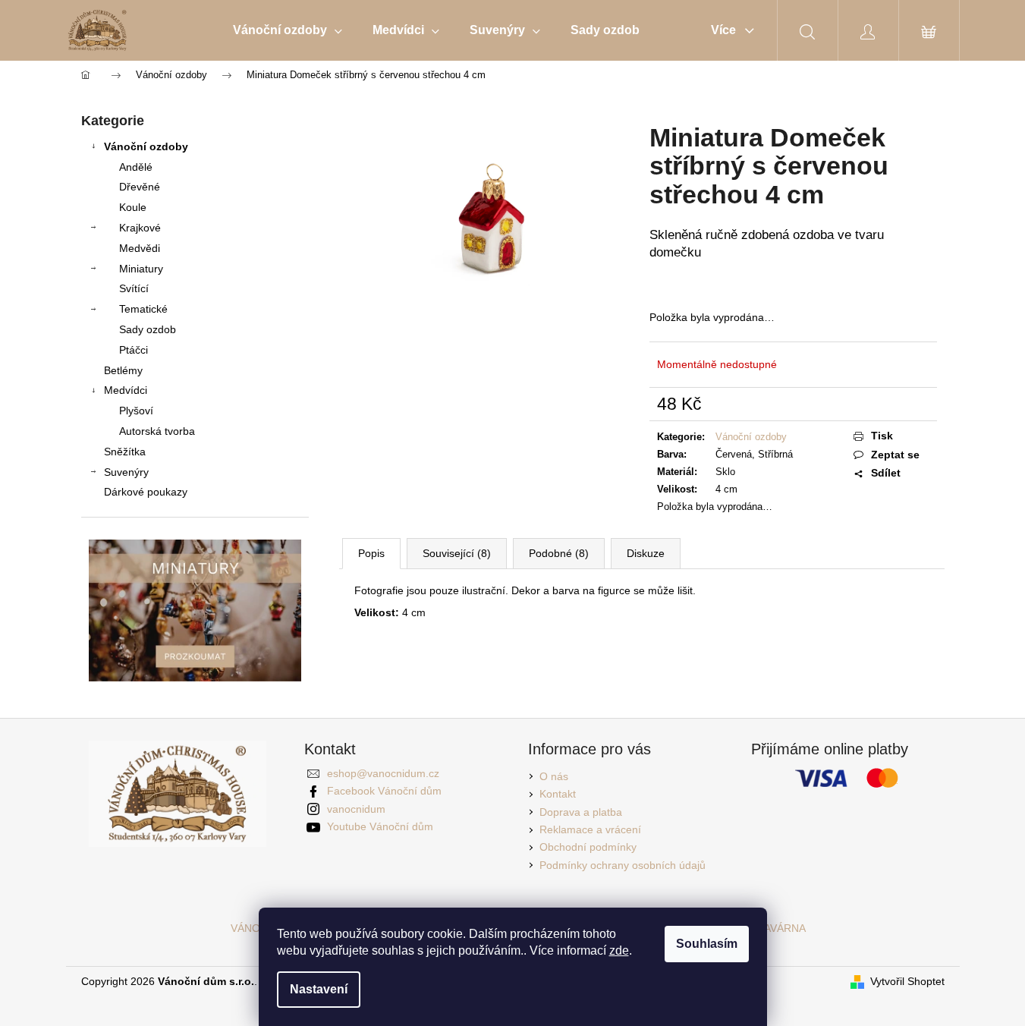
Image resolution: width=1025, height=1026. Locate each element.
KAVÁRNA (781, 928)
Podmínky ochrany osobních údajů (622, 865)
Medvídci (125, 390)
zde (619, 950)
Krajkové (140, 228)
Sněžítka (125, 451)
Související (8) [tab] (457, 553)
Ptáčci (133, 350)
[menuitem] (287, 30)
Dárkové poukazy (145, 492)
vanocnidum (356, 809)
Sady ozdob (147, 329)
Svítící (134, 288)
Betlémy (123, 370)
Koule (132, 207)
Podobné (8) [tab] (559, 553)
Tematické (143, 309)
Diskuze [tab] (646, 553)
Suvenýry (126, 472)
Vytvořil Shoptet (907, 981)
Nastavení (318, 989)
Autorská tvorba (157, 431)
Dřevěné (139, 187)
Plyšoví (136, 410)
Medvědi (139, 248)
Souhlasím (706, 943)
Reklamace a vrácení (590, 829)
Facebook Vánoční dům (384, 791)
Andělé (135, 167)
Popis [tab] (371, 553)
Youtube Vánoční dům (380, 826)
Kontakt (557, 794)
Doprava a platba (580, 812)
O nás (553, 776)
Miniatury (141, 269)
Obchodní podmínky (588, 847)
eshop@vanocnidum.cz (383, 773)
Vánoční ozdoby (146, 146)
